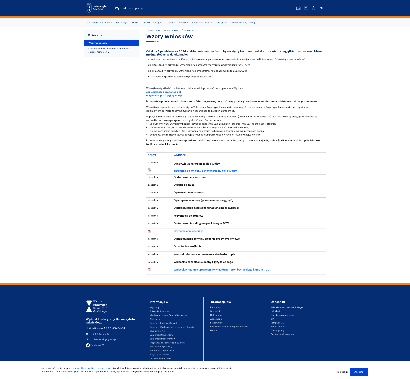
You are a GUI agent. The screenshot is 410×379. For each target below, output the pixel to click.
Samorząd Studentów (161, 334)
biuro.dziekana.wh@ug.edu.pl (101, 339)
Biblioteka (155, 319)
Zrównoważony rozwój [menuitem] (243, 22)
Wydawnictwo (157, 330)
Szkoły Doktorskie (159, 311)
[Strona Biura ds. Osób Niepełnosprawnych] (314, 8)
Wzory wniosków (97, 42)
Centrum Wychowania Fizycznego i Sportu (172, 327)
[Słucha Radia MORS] (298, 7)
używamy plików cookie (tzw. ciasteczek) (91, 368)
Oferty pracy (277, 330)
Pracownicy (216, 322)
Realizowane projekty (161, 346)
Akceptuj (359, 372)
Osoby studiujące (172, 30)
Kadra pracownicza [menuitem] (202, 22)
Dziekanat (188, 30)
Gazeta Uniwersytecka (282, 315)
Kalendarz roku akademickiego (287, 307)
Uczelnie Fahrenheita (160, 358)
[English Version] (321, 8)
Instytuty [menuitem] (222, 22)
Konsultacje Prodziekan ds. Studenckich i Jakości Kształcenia (109, 50)
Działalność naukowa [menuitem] (177, 22)
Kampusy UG (277, 322)
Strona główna (153, 30)
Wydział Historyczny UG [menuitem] (99, 22)
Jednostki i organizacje (162, 350)
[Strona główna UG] (97, 5)
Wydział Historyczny (129, 8)
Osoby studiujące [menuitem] (152, 22)
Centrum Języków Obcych (163, 323)
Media (213, 330)
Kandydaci (215, 307)
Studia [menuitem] (135, 22)
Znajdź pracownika (159, 354)
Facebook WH (97, 345)
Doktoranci (216, 315)
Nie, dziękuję (342, 371)
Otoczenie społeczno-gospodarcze (229, 326)
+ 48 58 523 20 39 (99, 333)
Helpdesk (275, 311)
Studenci (215, 311)
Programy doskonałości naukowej (167, 342)
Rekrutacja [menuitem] (121, 22)
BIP (272, 318)
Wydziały (154, 307)
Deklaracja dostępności (283, 334)
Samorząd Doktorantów (162, 338)
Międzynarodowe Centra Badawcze (168, 315)
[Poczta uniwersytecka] (306, 7)
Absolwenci (216, 318)
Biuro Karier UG (278, 326)
